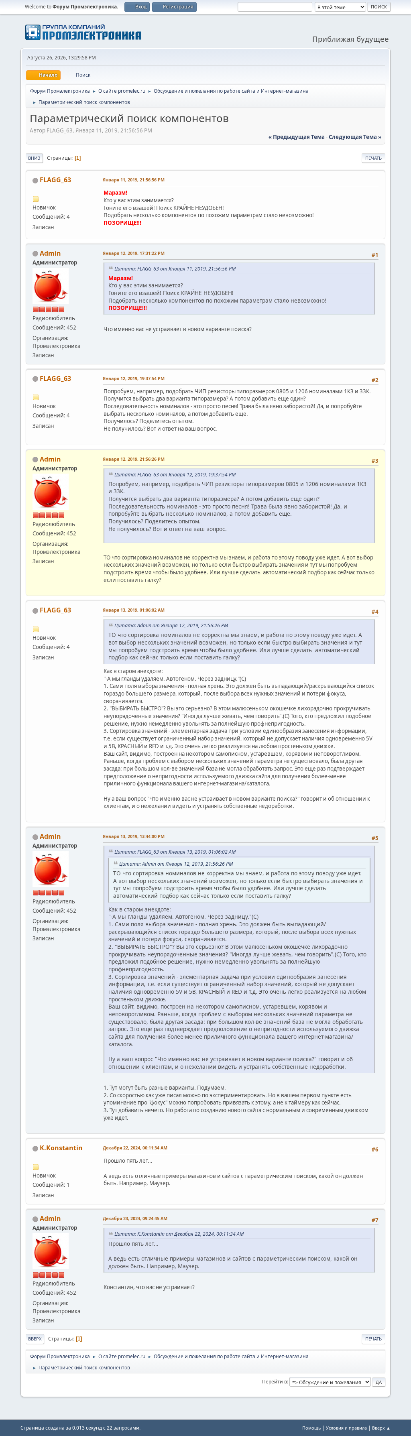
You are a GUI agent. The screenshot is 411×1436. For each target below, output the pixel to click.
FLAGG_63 (55, 179)
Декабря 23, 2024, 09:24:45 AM (135, 1218)
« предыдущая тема (297, 136)
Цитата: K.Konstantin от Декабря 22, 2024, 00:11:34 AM (179, 1234)
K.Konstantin (61, 1147)
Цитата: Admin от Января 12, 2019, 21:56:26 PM (171, 625)
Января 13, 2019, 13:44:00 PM (134, 836)
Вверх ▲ (381, 1428)
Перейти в (274, 1381)
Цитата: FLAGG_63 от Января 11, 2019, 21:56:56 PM (175, 268)
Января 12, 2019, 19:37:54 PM (134, 378)
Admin (50, 253)
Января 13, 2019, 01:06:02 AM (134, 610)
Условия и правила (346, 1428)
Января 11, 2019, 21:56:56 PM (134, 180)
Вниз (34, 158)
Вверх (35, 1339)
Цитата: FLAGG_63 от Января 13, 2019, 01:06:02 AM (175, 851)
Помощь (311, 1428)
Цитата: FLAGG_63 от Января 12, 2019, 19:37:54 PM (175, 474)
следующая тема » (355, 136)
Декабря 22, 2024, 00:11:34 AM (135, 1148)
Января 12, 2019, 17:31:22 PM (134, 253)
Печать (373, 158)
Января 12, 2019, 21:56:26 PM (134, 459)
